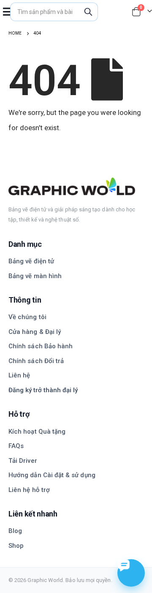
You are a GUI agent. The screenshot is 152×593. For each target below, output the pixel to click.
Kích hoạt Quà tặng (36, 431)
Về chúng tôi (27, 317)
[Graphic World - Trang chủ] (76, 186)
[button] (7, 11)
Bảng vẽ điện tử (31, 261)
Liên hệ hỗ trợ (29, 490)
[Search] (88, 12)
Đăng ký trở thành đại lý (43, 390)
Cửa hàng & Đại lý (34, 332)
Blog (15, 531)
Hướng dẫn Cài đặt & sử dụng (51, 475)
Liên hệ (19, 375)
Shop (16, 545)
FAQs (16, 446)
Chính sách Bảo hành (40, 346)
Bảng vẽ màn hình (35, 276)
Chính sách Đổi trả (36, 361)
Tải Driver (22, 461)
